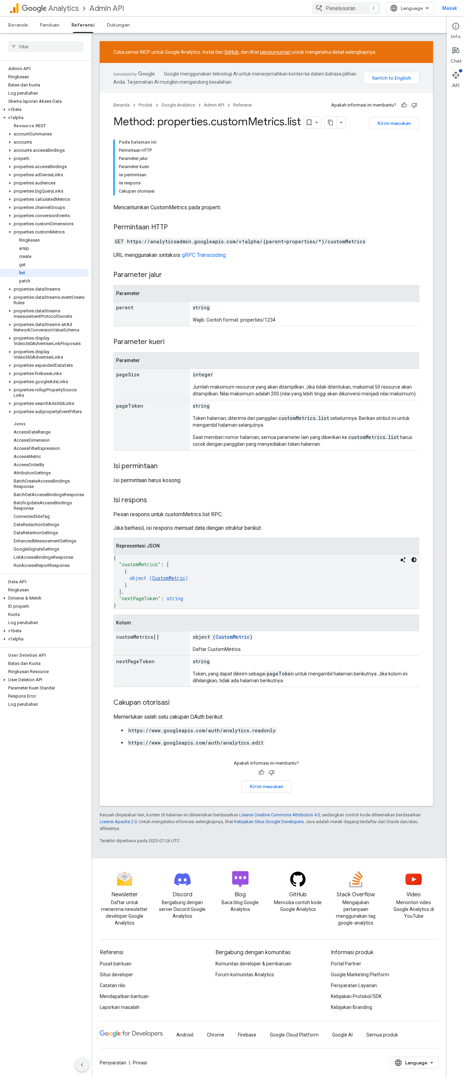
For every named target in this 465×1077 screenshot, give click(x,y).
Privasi (140, 1062)
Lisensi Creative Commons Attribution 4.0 (279, 814)
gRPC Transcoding (204, 255)
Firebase (247, 1035)
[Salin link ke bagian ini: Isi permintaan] (164, 466)
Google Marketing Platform (360, 974)
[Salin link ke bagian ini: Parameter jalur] (169, 275)
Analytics (63, 8)
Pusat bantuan (115, 963)
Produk (146, 105)
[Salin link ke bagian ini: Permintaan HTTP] (174, 228)
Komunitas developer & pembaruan (253, 963)
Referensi (83, 25)
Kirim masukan (394, 123)
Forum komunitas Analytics (244, 974)
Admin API (107, 8)
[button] (44, 109)
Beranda (18, 25)
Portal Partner (346, 963)
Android (184, 1035)
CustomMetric (168, 578)
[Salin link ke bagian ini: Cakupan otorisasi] (176, 703)
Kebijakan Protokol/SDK (356, 996)
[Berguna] (404, 105)
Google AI (342, 1035)
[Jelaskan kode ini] (403, 559)
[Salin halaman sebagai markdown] (330, 122)
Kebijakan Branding (351, 1007)
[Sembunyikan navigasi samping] (82, 1065)
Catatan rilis (112, 985)
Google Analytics (178, 105)
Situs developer (116, 974)
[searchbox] (45, 46)
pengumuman (275, 52)
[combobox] (346, 8)
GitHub (231, 52)
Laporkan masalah (120, 1007)
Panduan (49, 25)
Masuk (449, 8)
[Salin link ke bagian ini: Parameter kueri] (171, 342)
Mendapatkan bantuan (124, 996)
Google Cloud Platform (294, 1035)
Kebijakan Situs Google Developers (269, 821)
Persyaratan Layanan (354, 985)
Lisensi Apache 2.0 (118, 821)
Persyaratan (113, 1062)
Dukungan (118, 25)
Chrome (215, 1035)
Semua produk (382, 1035)
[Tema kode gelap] (413, 559)
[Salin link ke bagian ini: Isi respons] (154, 500)
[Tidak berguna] (414, 105)
